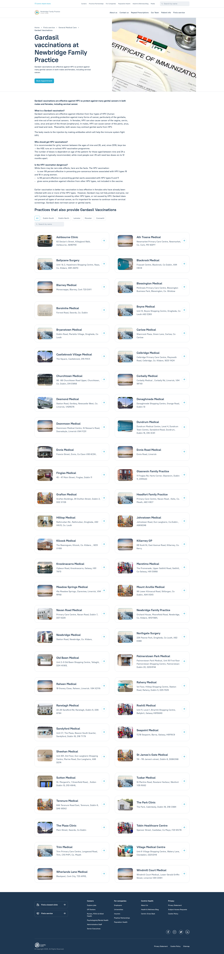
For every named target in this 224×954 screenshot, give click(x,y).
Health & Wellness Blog (140, 4)
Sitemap (186, 946)
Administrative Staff (94, 924)
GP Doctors (91, 910)
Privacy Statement (175, 905)
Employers (118, 905)
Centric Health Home (43, 4)
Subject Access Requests (177, 910)
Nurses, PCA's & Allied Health (95, 915)
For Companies (111, 4)
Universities (118, 910)
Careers (84, 4)
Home (37, 27)
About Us (144, 905)
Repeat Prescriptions (140, 12)
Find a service (179, 12)
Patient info (166, 12)
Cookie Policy (173, 914)
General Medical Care (68, 27)
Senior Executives (93, 929)
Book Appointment (44, 81)
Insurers (117, 914)
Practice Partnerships (96, 4)
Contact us (124, 12)
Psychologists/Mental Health (97, 920)
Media (153, 4)
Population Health (124, 4)
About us (113, 12)
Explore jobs (91, 905)
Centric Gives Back (148, 914)
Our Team (155, 12)
